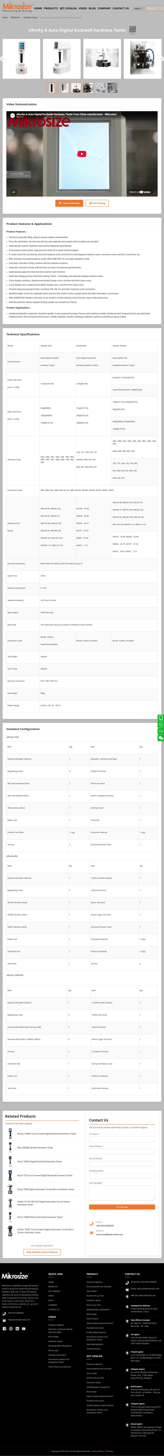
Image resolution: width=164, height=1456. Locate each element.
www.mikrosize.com (147, 1295)
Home (5, 17)
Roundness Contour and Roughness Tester (58, 1360)
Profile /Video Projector (96, 1332)
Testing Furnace (93, 1348)
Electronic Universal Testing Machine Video (60, 1330)
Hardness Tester (30, 17)
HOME (38, 8)
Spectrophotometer (95, 1344)
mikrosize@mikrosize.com (109, 1234)
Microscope (53, 1350)
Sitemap (109, 1451)
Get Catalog (99, 203)
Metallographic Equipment (59, 1346)
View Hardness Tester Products (42, 1252)
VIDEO (83, 8)
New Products (93, 1318)
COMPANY (104, 8)
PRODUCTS (51, 8)
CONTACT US (121, 8)
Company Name (96, 1170)
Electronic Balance (56, 1325)
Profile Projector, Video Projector (100, 1405)
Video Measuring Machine (59, 1367)
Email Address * (96, 1146)
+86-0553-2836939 (105, 1225)
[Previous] (2, 58)
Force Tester (53, 1336)
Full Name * (94, 1134)
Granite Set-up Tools (95, 1295)
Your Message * (96, 1183)
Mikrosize (69, 1451)
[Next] (161, 58)
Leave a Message (71, 203)
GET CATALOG (68, 8)
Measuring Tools (94, 1305)
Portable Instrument (57, 1355)
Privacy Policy (98, 1451)
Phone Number (95, 1158)
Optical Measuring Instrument (100, 1323)
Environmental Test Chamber (99, 1286)
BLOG (92, 8)
